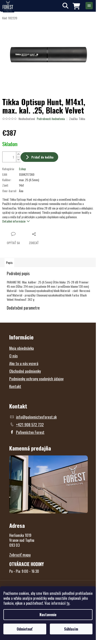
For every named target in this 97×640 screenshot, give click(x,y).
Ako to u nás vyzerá (23, 363)
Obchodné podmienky (25, 371)
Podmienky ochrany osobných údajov (36, 378)
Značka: (77, 118)
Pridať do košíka (42, 157)
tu (68, 603)
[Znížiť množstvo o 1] (18, 159)
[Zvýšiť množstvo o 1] (18, 154)
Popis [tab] (9, 262)
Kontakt (15, 386)
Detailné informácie (13, 221)
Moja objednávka (21, 348)
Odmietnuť (25, 629)
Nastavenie (47, 614)
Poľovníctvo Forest (30, 432)
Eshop (22, 168)
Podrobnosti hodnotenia (51, 118)
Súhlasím (71, 629)
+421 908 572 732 (30, 424)
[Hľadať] (65, 5)
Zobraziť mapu (20, 554)
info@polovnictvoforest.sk (36, 416)
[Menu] (89, 5)
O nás (13, 355)
